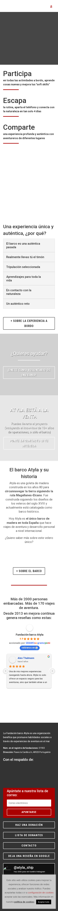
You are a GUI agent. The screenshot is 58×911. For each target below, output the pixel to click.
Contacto (29, 845)
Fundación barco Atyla (29, 634)
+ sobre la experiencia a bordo (29, 323)
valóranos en (28, 647)
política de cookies (24, 902)
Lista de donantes (29, 835)
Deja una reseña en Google (29, 855)
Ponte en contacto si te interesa (29, 443)
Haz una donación (29, 824)
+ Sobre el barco (29, 571)
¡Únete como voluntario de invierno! (29, 372)
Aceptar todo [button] (43, 902)
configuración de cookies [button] (41, 892)
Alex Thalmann (26, 658)
